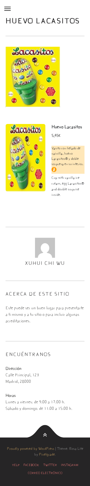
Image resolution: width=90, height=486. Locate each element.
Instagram (69, 465)
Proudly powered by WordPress (30, 449)
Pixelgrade (47, 454)
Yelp (16, 465)
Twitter (50, 465)
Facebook (31, 465)
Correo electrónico (45, 473)
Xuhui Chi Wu (45, 263)
